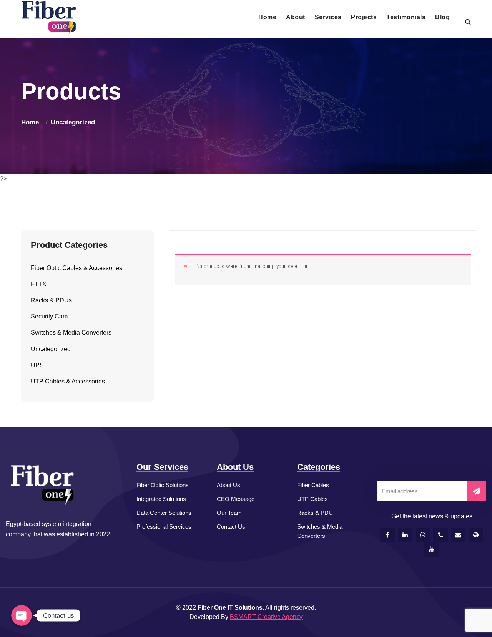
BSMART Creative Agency (266, 617)
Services (328, 17)
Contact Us (231, 526)
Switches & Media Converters (319, 531)
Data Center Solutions (163, 512)
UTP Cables (312, 499)
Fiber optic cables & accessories (76, 268)
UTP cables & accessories (68, 381)
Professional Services (163, 526)
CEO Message (235, 499)
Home (267, 17)
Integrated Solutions (161, 499)
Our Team (229, 512)
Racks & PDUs (51, 300)
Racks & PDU (315, 512)
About (295, 17)
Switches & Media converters (71, 332)
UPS (37, 365)
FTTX (39, 284)
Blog (442, 17)
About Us (228, 485)
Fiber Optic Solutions (162, 485)
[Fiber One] (48, 18)
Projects (364, 17)
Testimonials (406, 17)
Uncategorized (73, 122)
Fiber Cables (313, 485)
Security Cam (49, 316)
